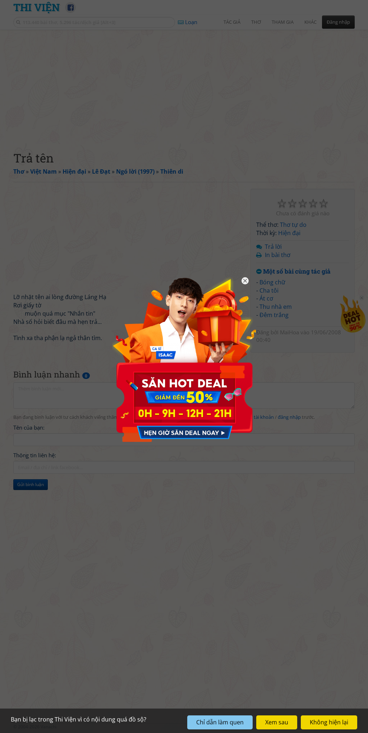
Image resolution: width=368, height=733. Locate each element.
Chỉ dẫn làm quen (220, 722)
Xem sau (276, 722)
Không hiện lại (329, 722)
